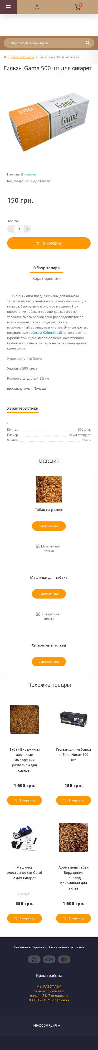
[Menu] (8, 7)
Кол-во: (13, 221)
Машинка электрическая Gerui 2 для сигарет (24, 872)
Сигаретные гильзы (22, 57)
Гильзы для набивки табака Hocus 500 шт (73, 754)
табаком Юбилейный (45, 332)
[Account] (37, 7)
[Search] (87, 43)
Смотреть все (49, 526)
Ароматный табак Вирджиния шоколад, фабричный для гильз (73, 878)
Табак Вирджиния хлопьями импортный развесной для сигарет (25, 760)
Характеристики (46, 278)
